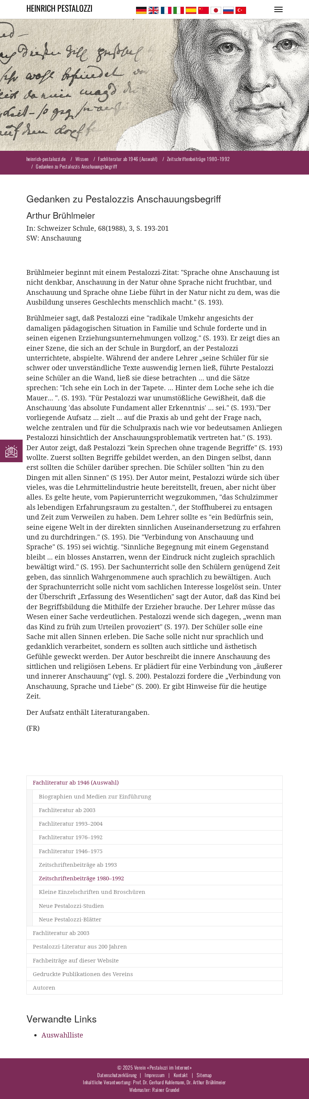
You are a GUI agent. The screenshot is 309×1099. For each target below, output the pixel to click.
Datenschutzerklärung (117, 1075)
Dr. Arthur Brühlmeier (206, 1082)
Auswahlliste (62, 1035)
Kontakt (181, 1075)
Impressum (154, 1075)
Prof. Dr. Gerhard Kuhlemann (158, 1082)
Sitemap (204, 1075)
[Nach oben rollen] (291, 1081)
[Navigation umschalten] (278, 9)
